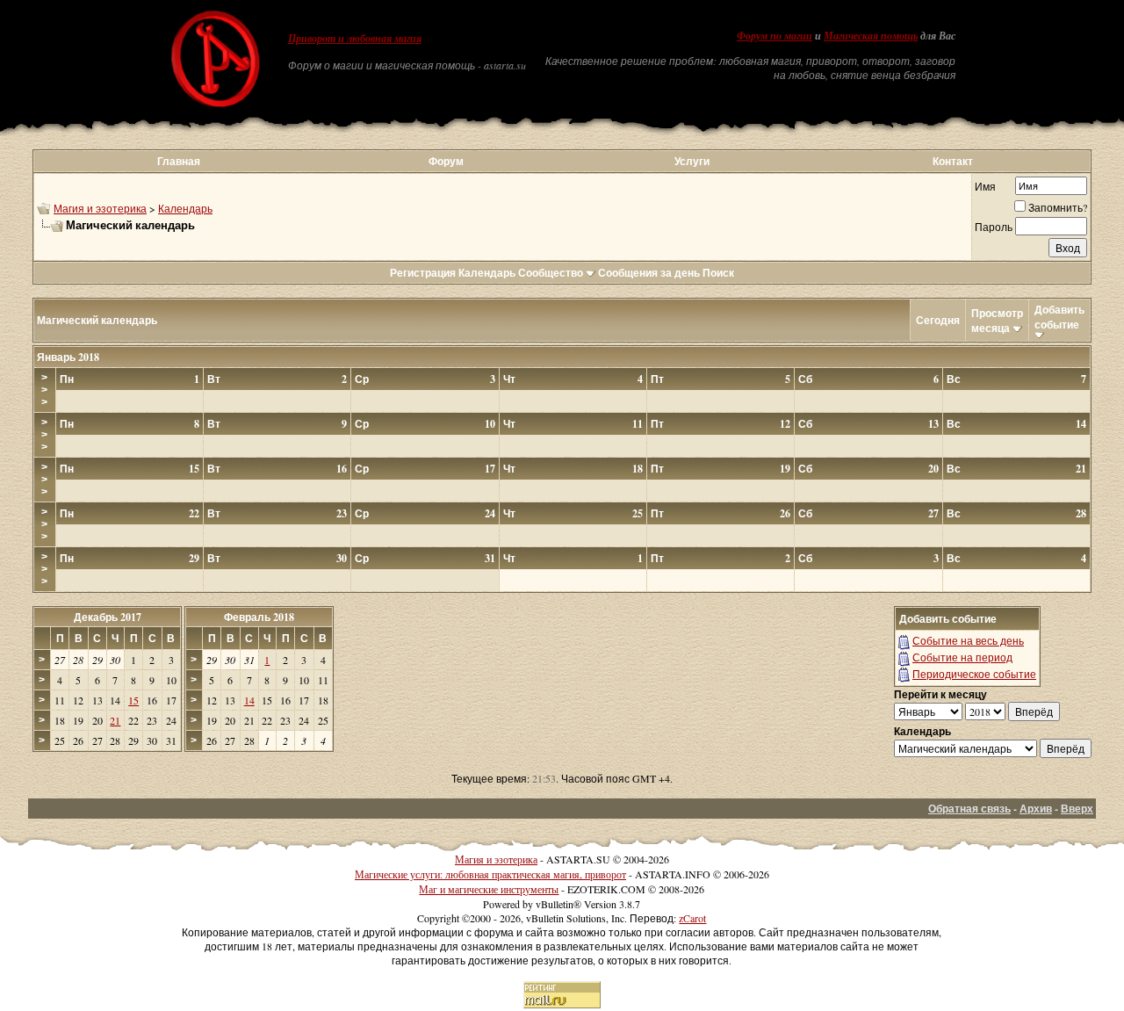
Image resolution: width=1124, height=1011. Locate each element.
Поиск (718, 272)
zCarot (692, 918)
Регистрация (423, 272)
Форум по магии (774, 36)
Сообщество (550, 272)
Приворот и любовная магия (355, 38)
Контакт (953, 161)
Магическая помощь (871, 36)
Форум (446, 161)
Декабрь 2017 (107, 617)
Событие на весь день (968, 640)
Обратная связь (969, 808)
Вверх (1077, 808)
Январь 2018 (68, 357)
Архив (1036, 808)
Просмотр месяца (997, 321)
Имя (985, 186)
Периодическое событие (974, 674)
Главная (178, 161)
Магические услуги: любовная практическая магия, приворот (490, 874)
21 (115, 720)
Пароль (993, 227)
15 (133, 700)
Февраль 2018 (259, 617)
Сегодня (938, 320)
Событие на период (962, 657)
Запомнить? (1057, 207)
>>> (44, 390)
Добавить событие (1059, 317)
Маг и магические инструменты (488, 889)
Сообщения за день (649, 272)
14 (249, 700)
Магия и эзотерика (100, 208)
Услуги (692, 161)
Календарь (185, 208)
